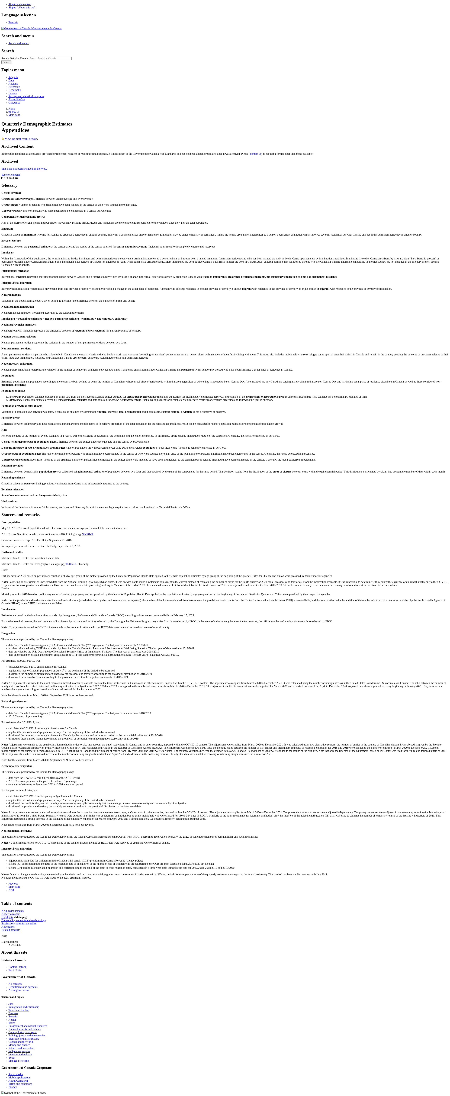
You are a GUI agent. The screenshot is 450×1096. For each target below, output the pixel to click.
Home (11, 108)
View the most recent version (21, 138)
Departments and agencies (22, 986)
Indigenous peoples (19, 1051)
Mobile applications (19, 1077)
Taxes (11, 1022)
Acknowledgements (12, 910)
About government (18, 990)
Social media (15, 1074)
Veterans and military (20, 1054)
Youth (11, 1057)
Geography (14, 89)
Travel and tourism (18, 1010)
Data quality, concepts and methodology (23, 920)
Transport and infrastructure (23, 1038)
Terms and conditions (20, 1083)
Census (12, 93)
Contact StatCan (17, 966)
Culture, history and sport (22, 1032)
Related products (10, 929)
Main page (14, 114)
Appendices (8, 926)
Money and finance (19, 1044)
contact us (255, 153)
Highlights (7, 917)
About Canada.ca (18, 1080)
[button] (18, 43)
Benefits (13, 1016)
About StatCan (16, 99)
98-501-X (87, 534)
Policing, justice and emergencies (26, 1035)
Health (12, 1019)
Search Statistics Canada (14, 58)
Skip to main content (19, 4)
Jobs (10, 1003)
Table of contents (10, 174)
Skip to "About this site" (22, 7)
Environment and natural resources (27, 1025)
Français (13, 22)
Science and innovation (21, 1048)
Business (13, 1013)
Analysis (13, 83)
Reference (14, 86)
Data (11, 80)
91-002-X (13, 111)
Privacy (12, 1086)
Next (11, 889)
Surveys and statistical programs (26, 96)
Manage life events (18, 1060)
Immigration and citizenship (23, 1006)
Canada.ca (14, 102)
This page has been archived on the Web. (24, 168)
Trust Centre (15, 970)
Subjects (13, 77)
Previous (13, 883)
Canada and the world (20, 1041)
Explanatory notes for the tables (18, 923)
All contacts (15, 983)
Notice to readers (10, 913)
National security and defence (24, 1029)
